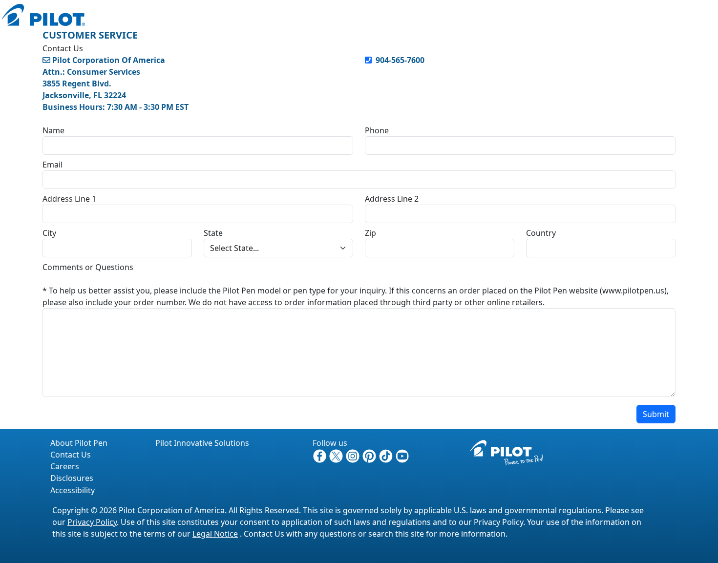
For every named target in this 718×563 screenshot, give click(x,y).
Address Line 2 (392, 198)
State (213, 233)
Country (541, 233)
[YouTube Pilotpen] (402, 455)
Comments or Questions (87, 267)
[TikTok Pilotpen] (387, 455)
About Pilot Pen (78, 443)
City (49, 233)
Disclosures (71, 478)
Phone (377, 130)
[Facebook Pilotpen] (321, 455)
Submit (656, 414)
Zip (370, 233)
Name (53, 130)
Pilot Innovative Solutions (202, 443)
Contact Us (70, 454)
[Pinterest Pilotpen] (370, 455)
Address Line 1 (69, 198)
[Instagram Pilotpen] (353, 455)
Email (52, 164)
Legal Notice (215, 533)
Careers (64, 466)
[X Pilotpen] (337, 455)
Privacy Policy (92, 522)
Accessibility (72, 490)
